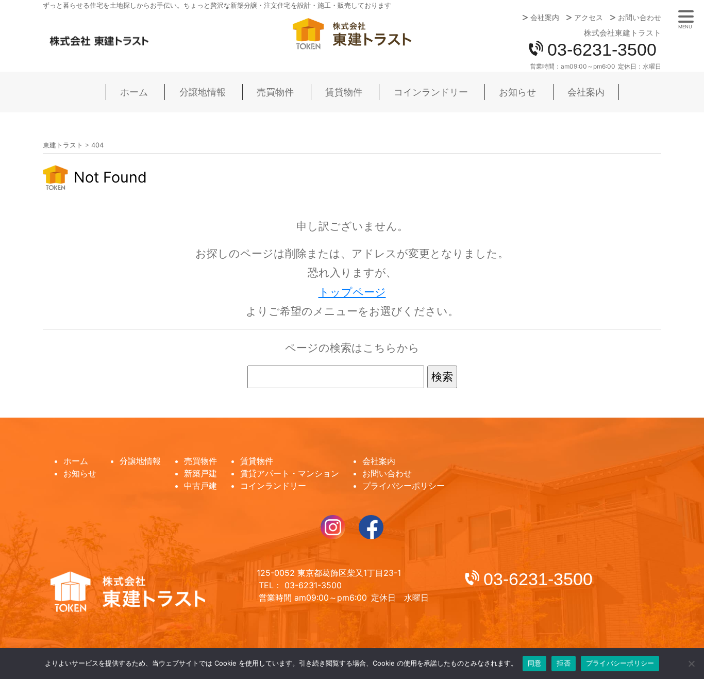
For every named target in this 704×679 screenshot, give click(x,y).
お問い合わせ (639, 17)
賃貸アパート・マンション (289, 473)
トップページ (352, 292)
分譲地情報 (202, 92)
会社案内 (544, 17)
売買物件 (275, 92)
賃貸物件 (343, 92)
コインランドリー (431, 92)
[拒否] (691, 663)
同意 (535, 663)
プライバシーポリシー (403, 486)
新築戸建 (200, 473)
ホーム (134, 92)
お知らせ (517, 92)
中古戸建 (200, 486)
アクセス (588, 17)
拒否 (564, 663)
